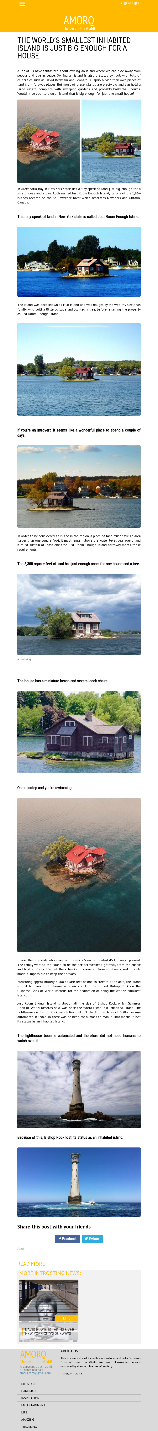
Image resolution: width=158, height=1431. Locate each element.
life (24, 1412)
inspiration (30, 1398)
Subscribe (130, 4)
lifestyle (28, 1383)
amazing (27, 1419)
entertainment (33, 1405)
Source (20, 1248)
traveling (29, 1426)
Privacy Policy (72, 1373)
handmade (29, 1390)
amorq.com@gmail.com (35, 1373)
